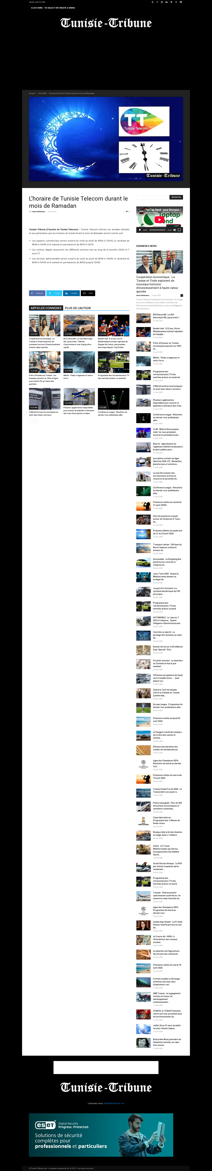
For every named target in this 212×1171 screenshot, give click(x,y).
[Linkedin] (166, 2)
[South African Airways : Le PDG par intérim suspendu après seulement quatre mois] (143, 867)
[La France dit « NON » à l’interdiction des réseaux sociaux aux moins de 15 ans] (143, 940)
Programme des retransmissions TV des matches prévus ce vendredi (166, 374)
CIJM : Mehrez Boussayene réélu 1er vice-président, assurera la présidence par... (166, 432)
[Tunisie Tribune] (106, 23)
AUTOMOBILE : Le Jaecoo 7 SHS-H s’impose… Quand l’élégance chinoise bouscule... (167, 620)
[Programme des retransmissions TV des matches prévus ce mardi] (143, 882)
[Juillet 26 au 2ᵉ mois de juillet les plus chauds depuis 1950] (143, 1029)
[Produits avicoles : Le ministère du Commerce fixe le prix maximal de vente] (143, 664)
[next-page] (35, 421)
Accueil (32, 93)
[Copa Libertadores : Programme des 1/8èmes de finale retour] (143, 821)
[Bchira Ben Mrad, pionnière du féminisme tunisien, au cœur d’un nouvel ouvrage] (143, 1043)
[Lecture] (140, 229)
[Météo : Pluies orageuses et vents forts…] (79, 362)
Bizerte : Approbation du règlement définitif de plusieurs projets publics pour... (168, 447)
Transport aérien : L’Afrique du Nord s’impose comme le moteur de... (167, 547)
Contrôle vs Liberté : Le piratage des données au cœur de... (167, 635)
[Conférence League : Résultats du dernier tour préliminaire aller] (113, 399)
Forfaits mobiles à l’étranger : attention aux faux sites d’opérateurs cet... (167, 982)
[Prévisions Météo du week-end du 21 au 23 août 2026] (143, 534)
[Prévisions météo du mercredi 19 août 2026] (143, 779)
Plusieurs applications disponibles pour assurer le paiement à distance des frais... (168, 403)
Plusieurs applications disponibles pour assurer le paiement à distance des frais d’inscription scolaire (78, 410)
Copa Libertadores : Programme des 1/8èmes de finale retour (166, 820)
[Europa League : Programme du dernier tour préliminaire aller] (143, 708)
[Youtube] (181, 2)
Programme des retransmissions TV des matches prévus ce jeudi (164, 606)
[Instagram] (162, 2)
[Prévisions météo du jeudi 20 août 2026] (143, 722)
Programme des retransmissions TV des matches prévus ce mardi (165, 881)
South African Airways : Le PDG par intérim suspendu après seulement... (167, 866)
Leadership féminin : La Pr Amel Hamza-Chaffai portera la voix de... (167, 925)
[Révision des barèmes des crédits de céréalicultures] (143, 750)
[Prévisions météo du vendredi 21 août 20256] (143, 506)
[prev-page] (31, 421)
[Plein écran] (179, 229)
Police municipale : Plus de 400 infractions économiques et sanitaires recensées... (167, 806)
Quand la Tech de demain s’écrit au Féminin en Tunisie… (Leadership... (167, 693)
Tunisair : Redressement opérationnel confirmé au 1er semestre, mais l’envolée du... (167, 896)
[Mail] (171, 2)
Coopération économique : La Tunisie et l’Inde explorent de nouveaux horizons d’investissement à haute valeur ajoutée (157, 284)
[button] (153, 2)
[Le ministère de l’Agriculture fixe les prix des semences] (143, 955)
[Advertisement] (79, 220)
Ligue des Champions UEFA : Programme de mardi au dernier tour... (166, 910)
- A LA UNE (41, 93)
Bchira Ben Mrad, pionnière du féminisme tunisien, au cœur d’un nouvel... (167, 1042)
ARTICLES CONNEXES (46, 308)
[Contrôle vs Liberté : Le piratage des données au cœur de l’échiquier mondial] (143, 636)
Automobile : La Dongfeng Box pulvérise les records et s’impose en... (167, 562)
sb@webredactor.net (114, 1103)
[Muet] (174, 229)
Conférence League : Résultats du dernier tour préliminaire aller (167, 417)
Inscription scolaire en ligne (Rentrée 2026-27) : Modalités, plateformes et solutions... (167, 461)
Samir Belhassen (38, 211)
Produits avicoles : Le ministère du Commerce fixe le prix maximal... (168, 663)
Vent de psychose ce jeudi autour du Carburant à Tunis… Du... (167, 519)
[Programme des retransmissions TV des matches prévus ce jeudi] (143, 606)
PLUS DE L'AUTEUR (78, 308)
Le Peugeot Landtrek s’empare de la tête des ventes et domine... (167, 735)
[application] (159, 220)
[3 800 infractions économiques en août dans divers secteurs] (44, 399)
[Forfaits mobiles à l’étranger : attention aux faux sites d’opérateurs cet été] (143, 982)
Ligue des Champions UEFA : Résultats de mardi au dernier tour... (167, 763)
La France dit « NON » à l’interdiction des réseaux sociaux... (165, 939)
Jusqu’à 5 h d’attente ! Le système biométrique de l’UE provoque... (166, 591)
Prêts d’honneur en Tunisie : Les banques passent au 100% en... (167, 346)
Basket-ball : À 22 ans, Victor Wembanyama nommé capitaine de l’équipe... (168, 331)
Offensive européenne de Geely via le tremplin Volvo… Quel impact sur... (168, 678)
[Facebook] (157, 2)
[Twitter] (176, 2)
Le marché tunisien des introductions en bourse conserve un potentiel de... (165, 476)
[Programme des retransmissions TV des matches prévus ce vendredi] (113, 362)
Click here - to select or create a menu (53, 7)
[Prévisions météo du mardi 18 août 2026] (143, 968)
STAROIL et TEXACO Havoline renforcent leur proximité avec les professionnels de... (167, 1014)
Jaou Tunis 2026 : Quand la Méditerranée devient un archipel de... (166, 577)
